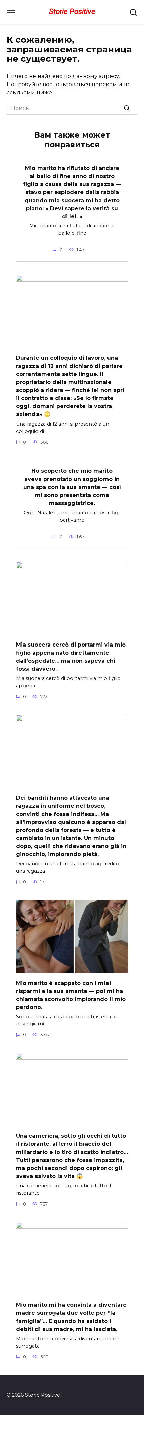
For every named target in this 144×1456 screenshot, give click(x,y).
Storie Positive (72, 11)
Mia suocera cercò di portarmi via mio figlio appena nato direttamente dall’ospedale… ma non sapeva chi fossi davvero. (71, 656)
